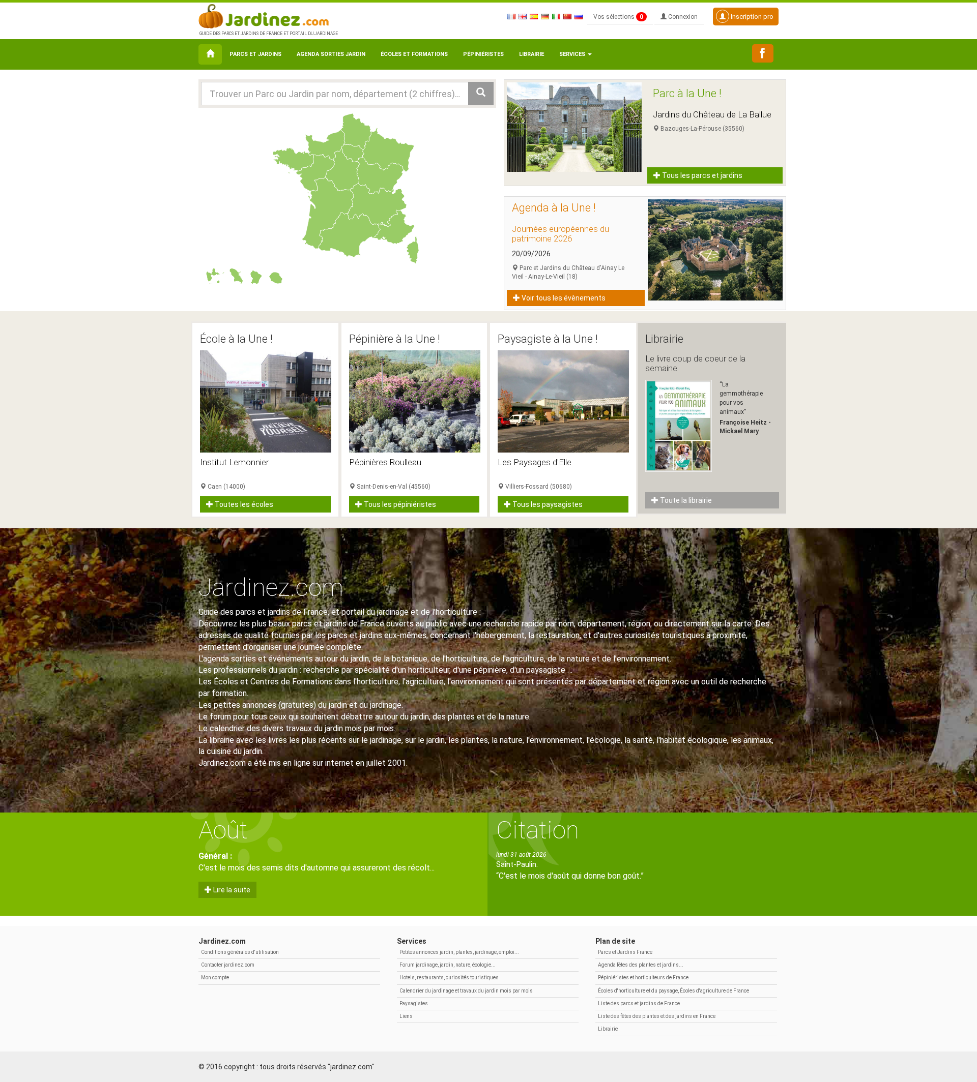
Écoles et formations (414, 54)
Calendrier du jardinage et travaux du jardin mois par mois (466, 991)
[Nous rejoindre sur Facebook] (762, 53)
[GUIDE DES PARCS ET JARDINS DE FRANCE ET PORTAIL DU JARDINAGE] (267, 15)
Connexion (682, 16)
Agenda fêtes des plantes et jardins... (640, 965)
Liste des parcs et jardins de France (639, 1003)
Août (223, 830)
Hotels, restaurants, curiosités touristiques (449, 977)
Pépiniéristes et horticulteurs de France (643, 977)
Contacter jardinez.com (227, 965)
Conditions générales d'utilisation (240, 952)
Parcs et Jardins (255, 54)
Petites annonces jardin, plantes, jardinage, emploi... (459, 952)
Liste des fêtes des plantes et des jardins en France (656, 1016)
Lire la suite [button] (231, 890)
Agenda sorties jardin (331, 54)
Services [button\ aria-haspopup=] (573, 54)
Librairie (531, 54)
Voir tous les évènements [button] (563, 298)
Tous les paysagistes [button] (547, 504)
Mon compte (215, 977)
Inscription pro (751, 16)
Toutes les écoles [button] (243, 504)
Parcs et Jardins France (625, 952)
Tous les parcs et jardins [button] (701, 175)
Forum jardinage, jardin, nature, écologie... (447, 965)
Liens (406, 1016)
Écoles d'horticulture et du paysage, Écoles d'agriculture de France (673, 991)
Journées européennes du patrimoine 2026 (560, 234)
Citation (537, 830)
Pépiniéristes (483, 54)
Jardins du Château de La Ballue (712, 114)
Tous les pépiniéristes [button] (399, 504)
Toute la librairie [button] (685, 500)
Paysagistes (413, 1003)
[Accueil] (210, 54)
